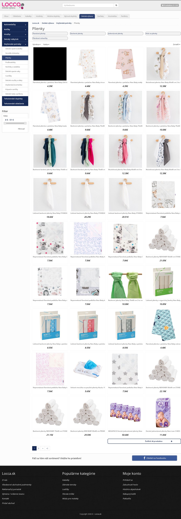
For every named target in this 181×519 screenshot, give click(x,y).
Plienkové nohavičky (40, 38)
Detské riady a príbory (14, 94)
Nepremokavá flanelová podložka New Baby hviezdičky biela (131, 387)
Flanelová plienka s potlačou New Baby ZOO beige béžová (54, 82)
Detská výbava (87, 16)
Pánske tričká (68, 494)
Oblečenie (17, 16)
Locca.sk (35, 23)
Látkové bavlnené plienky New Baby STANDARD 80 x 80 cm (130, 213)
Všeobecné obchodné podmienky (16, 484)
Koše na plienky (151, 33)
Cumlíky (8, 76)
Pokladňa (127, 498)
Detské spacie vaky (12, 71)
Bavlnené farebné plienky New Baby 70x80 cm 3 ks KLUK (54, 169)
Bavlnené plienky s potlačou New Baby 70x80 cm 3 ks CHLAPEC (132, 126)
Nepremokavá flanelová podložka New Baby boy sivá (90, 300)
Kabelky (28, 16)
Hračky (7, 34)
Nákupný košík (129, 494)
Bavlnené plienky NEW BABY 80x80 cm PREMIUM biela (91, 431)
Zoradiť (176, 44)
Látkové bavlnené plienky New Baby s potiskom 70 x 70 (54, 344)
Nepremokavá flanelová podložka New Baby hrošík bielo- (54, 387)
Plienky (8, 58)
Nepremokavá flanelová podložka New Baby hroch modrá (92, 257)
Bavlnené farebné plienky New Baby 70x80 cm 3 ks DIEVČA (92, 169)
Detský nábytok (11, 39)
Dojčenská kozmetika (13, 85)
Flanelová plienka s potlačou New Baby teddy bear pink (129, 82)
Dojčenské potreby (64, 23)
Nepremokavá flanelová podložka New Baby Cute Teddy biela (131, 257)
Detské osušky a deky (13, 80)
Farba (45, 44)
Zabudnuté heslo (130, 484)
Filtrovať (21, 129)
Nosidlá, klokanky (12, 53)
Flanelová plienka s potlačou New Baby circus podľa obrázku (93, 82)
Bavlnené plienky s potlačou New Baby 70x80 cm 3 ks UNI (92, 126)
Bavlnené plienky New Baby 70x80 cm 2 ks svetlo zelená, (129, 300)
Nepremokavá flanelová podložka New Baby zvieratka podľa (55, 300)
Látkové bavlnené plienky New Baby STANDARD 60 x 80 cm (55, 213)
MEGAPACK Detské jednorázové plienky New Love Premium (130, 431)
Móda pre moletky (70, 498)
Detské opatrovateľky (13, 48)
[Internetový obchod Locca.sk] (13, 5)
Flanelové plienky (39, 33)
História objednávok (131, 489)
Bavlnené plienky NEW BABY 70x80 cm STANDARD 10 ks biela (56, 431)
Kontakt (5, 498)
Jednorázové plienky (115, 33)
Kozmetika (112, 16)
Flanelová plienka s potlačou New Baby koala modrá (52, 126)
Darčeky (100, 16)
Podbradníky (10, 62)
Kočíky (7, 29)
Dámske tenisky (69, 484)
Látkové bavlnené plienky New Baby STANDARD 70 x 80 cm (92, 213)
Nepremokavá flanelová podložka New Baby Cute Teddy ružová (57, 257)
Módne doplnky (53, 16)
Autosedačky (10, 24)
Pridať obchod (8, 503)
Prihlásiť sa (128, 480)
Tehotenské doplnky (13, 98)
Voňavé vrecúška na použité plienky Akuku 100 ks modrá (92, 387)
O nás (4, 480)
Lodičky (65, 489)
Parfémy (124, 16)
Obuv (6, 16)
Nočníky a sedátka (12, 67)
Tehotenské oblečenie (14, 103)
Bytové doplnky (70, 16)
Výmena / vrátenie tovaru (13, 494)
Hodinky (39, 16)
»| (47, 448)
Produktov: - (170, 5)
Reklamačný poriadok (11, 489)
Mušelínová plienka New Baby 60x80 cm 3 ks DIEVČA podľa (130, 169)
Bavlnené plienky (76, 33)
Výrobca (35, 44)
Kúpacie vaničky (11, 89)
